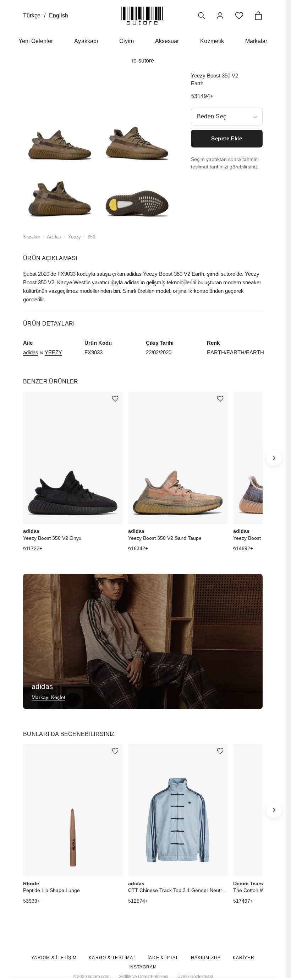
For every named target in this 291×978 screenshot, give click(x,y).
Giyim (126, 41)
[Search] (201, 15)
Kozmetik (212, 41)
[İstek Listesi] (239, 15)
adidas (30, 352)
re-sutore (143, 61)
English (58, 15)
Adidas (54, 237)
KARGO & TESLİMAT (112, 957)
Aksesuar (167, 41)
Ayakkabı (86, 41)
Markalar (256, 41)
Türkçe (31, 15)
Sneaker (31, 237)
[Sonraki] (274, 458)
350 (91, 237)
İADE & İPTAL (163, 957)
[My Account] (220, 15)
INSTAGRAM (142, 966)
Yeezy (74, 237)
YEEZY (53, 352)
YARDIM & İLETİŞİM (54, 957)
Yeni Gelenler (35, 41)
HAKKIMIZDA (206, 957)
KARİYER (243, 957)
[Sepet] (258, 15)
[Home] (142, 15)
